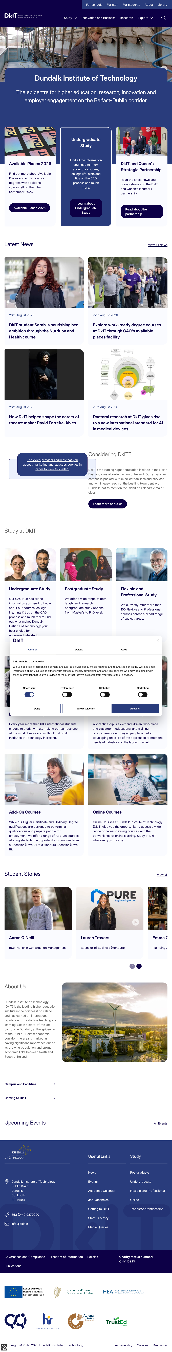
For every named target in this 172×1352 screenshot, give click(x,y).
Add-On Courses (25, 812)
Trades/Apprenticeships (146, 1209)
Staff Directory (98, 1218)
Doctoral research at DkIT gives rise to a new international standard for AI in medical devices (128, 422)
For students (131, 4)
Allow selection (86, 708)
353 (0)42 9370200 (25, 1214)
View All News (157, 245)
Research (126, 18)
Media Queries (98, 1227)
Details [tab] (79, 649)
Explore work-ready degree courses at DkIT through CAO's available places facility (127, 330)
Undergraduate (140, 1181)
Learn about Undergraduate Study (86, 208)
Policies (92, 1257)
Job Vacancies (98, 1200)
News (92, 1172)
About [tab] (124, 649)
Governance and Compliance (25, 1257)
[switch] (67, 694)
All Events (160, 1123)
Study (68, 18)
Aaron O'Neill (21, 937)
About (149, 4)
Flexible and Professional (147, 1190)
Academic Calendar (102, 1190)
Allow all (135, 708)
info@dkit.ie (19, 1224)
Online (134, 1200)
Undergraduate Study (29, 588)
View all (162, 874)
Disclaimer (160, 1345)
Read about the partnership (136, 212)
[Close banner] (158, 640)
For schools (94, 4)
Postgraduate (139, 1172)
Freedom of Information (66, 1257)
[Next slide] (139, 966)
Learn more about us (107, 504)
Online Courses (107, 812)
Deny (37, 708)
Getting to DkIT (16, 1098)
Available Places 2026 (30, 208)
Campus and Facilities (20, 1084)
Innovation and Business (98, 18)
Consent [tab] (33, 649)
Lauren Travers (95, 937)
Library (162, 4)
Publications (13, 1266)
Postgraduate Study (84, 588)
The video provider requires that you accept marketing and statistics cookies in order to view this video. (52, 464)
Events (93, 1181)
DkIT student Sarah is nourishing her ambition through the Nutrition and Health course (43, 330)
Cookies (142, 1345)
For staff (112, 4)
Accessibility (123, 1345)
